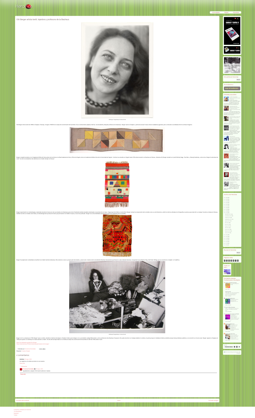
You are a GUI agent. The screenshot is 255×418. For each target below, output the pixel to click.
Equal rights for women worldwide (232, 314)
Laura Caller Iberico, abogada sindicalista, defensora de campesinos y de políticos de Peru (234, 174)
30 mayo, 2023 (28, 359)
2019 (226, 209)
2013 (226, 239)
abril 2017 (227, 227)
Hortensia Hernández (30, 349)
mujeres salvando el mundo (231, 282)
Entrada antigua (213, 400)
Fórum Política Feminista (230, 307)
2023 (226, 202)
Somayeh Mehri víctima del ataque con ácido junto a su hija (234, 117)
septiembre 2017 (228, 219)
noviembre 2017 (228, 215)
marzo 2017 (227, 229)
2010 (226, 245)
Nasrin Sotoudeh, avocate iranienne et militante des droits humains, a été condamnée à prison (234, 337)
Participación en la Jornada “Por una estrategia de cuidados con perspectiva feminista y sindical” (234, 327)
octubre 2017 (227, 217)
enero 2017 (227, 232)
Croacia (23, 351)
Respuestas (24, 366)
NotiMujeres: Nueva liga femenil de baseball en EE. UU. (234, 300)
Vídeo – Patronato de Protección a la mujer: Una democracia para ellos (232, 309)
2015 (226, 236)
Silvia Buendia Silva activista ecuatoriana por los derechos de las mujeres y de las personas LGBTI (234, 108)
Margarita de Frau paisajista (233, 182)
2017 (226, 212)
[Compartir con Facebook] (43, 349)
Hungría (28, 351)
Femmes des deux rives (230, 333)
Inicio (118, 400)
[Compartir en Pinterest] (44, 349)
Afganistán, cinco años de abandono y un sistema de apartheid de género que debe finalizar (232, 293)
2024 (226, 200)
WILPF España (228, 291)
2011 (226, 243)
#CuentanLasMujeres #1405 (234, 284)
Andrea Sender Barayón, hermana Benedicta (234, 164)
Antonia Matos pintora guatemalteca (233, 154)
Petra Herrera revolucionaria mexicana (234, 137)
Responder (22, 363)
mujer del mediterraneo (230, 298)
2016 (226, 234)
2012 (226, 241)
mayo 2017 (227, 226)
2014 (226, 238)
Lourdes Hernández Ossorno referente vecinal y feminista (234, 98)
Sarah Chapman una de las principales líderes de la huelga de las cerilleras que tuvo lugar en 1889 (234, 127)
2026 (226, 197)
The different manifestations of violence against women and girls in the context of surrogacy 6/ (234, 317)
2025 (226, 199)
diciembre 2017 (228, 214)
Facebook (16, 413)
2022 (226, 204)
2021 (226, 206)
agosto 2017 (227, 220)
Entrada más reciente (22, 400)
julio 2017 (227, 222)
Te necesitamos (18, 411)
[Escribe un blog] (41, 349)
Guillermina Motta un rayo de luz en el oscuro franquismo (234, 145)
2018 (226, 211)
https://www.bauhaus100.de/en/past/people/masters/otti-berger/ (32, 344)
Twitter (15, 415)
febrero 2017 (227, 231)
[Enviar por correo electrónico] (39, 349)
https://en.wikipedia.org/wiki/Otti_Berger (26, 342)
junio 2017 (227, 224)
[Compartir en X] (42, 349)
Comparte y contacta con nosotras (22, 409)
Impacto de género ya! (229, 323)
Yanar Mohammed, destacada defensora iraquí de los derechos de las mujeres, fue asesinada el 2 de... (232, 68)
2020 (226, 207)
